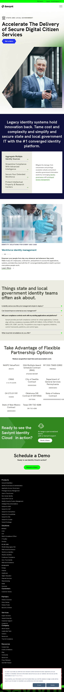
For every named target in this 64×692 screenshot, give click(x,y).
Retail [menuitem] (3, 583)
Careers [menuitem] (4, 634)
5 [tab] (7, 254)
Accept (39, 685)
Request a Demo (32, 467)
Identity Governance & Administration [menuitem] (12, 485)
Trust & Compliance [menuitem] (7, 639)
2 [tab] (3, 254)
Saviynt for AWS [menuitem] (6, 506)
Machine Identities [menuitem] (7, 555)
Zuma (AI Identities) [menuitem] (7, 483)
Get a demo (9, 41)
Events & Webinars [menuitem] (7, 649)
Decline (53, 685)
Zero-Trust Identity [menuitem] (7, 560)
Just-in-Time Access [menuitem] (7, 493)
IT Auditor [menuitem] (4, 539)
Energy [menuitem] (4, 568)
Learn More (6, 268)
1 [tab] (2, 254)
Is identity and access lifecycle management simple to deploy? (22, 306)
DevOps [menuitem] (4, 541)
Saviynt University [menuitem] (7, 618)
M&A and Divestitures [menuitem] (8, 562)
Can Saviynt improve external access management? (19, 311)
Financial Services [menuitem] (7, 578)
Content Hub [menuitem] (5, 647)
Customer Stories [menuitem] (7, 592)
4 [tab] (6, 254)
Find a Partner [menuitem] (6, 602)
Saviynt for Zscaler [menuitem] (7, 519)
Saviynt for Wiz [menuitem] (6, 517)
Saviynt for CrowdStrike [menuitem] (8, 514)
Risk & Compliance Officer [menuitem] (9, 536)
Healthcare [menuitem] (5, 573)
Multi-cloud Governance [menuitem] (8, 549)
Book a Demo (45, 440)
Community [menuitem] (5, 655)
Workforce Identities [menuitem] (7, 552)
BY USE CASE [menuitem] (5, 544)
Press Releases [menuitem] (6, 660)
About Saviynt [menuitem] (5, 628)
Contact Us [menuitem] (5, 623)
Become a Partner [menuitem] (7, 607)
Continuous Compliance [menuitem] (8, 557)
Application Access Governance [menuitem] (11, 488)
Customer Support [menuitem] (7, 621)
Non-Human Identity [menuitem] (7, 496)
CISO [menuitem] (3, 531)
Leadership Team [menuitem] (6, 631)
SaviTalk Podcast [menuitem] (6, 663)
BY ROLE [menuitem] (4, 528)
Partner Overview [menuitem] (7, 600)
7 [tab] (10, 254)
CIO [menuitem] (3, 534)
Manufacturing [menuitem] (6, 581)
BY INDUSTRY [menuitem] (5, 565)
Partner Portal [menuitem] (6, 605)
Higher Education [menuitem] (6, 576)
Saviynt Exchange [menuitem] (7, 522)
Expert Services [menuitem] (6, 616)
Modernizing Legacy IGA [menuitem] (8, 547)
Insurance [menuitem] (4, 586)
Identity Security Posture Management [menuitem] (12, 501)
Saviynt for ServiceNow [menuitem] (8, 512)
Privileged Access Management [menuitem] (11, 491)
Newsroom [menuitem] (5, 636)
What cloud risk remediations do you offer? (16, 333)
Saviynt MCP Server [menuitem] (7, 499)
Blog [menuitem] (3, 652)
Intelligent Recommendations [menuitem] (10, 504)
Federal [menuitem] (4, 570)
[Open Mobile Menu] (60, 6)
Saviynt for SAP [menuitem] (6, 509)
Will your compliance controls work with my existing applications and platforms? (29, 315)
